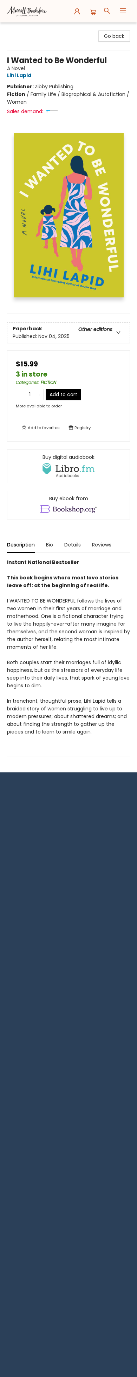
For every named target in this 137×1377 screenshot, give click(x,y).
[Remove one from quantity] (20, 394)
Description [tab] (21, 544)
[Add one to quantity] (39, 394)
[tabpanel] (68, 657)
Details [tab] (72, 544)
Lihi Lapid (19, 75)
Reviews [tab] (101, 544)
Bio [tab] (49, 544)
